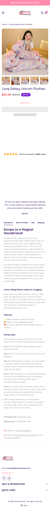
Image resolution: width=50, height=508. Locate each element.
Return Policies (22, 222)
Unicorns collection (23, 430)
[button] (25, 109)
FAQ (32, 222)
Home (4, 24)
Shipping (41, 222)
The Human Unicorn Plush (25, 435)
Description (8, 222)
